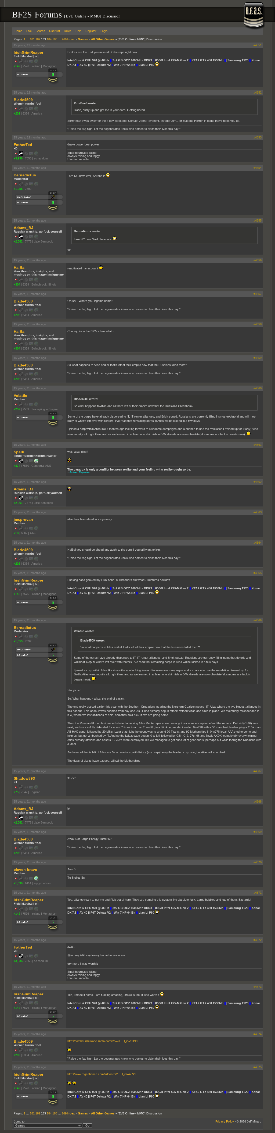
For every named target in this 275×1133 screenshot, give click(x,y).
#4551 (258, 45)
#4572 (258, 940)
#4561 (258, 444)
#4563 (258, 512)
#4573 (258, 986)
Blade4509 (23, 100)
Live (29, 31)
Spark (19, 452)
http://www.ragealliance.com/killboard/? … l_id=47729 (101, 1074)
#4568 (258, 801)
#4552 (258, 92)
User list (54, 31)
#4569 (258, 831)
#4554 (258, 167)
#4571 (258, 892)
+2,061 (18, 241)
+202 (17, 113)
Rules (67, 31)
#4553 (258, 137)
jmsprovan (23, 519)
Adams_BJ (23, 228)
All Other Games (102, 39)
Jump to (19, 1121)
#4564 (258, 542)
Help (78, 31)
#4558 (258, 324)
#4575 (258, 1067)
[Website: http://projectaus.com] (36, 462)
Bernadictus (25, 175)
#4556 (258, 260)
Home (18, 31)
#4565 (258, 573)
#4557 (258, 293)
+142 (17, 66)
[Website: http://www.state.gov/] (36, 879)
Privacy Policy (224, 1121)
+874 (17, 465)
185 (54, 39)
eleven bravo (25, 869)
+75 (16, 792)
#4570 (258, 862)
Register (90, 31)
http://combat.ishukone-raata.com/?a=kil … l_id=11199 (102, 1041)
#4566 (258, 620)
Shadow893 (24, 778)
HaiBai (20, 267)
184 (49, 39)
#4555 (258, 220)
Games (83, 39)
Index (71, 39)
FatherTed (23, 144)
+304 (17, 284)
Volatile (20, 395)
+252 (17, 409)
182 (37, 39)
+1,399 (18, 883)
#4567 (258, 771)
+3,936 (18, 158)
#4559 (258, 357)
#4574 (258, 1034)
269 (64, 39)
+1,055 (18, 188)
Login (103, 31)
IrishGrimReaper (28, 52)
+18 (16, 533)
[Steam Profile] (21, 154)
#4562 (258, 481)
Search (40, 31)
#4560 (258, 388)
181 (32, 39)
